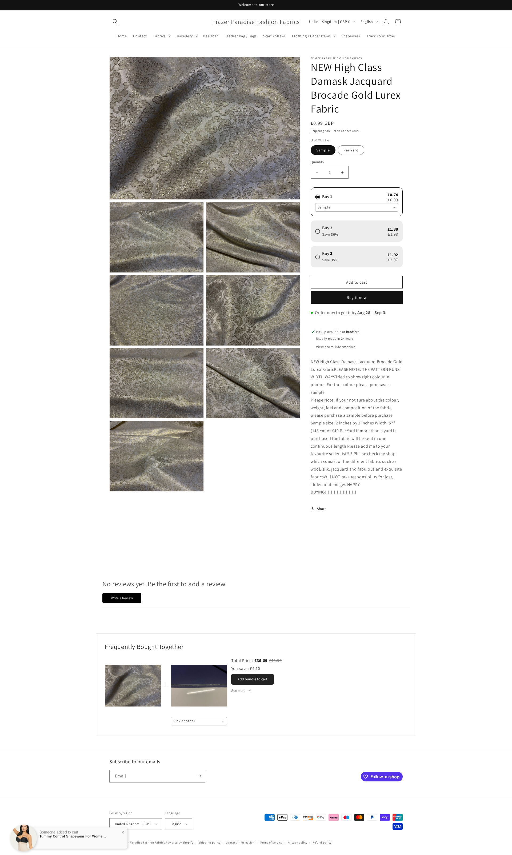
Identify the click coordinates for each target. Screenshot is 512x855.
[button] (115, 21)
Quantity (317, 162)
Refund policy (322, 842)
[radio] (356, 195)
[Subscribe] (199, 776)
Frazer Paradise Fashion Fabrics (142, 843)
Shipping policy (209, 842)
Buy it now (357, 297)
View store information (335, 346)
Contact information (240, 842)
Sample (323, 150)
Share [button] (322, 508)
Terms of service (271, 842)
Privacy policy (297, 842)
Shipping (317, 131)
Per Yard (351, 150)
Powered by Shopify (179, 843)
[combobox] (356, 207)
